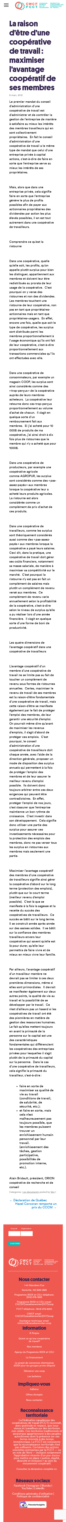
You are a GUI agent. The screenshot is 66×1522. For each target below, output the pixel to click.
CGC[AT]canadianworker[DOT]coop (34, 1304)
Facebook (19, 1485)
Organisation (26, 1228)
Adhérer (34, 1389)
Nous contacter (34, 1400)
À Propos (34, 1333)
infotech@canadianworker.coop (34, 1323)
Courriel (14, 1229)
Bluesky (46, 1485)
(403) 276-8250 (44, 1309)
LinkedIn (39, 1488)
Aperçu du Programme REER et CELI (34, 1352)
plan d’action (53, 1455)
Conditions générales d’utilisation (32, 1493)
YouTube (27, 1488)
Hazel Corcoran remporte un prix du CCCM (36, 1205)
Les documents (31, 1192)
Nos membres (34, 1347)
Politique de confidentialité (33, 1496)
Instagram (33, 1485)
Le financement (34, 1357)
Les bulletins (34, 1376)
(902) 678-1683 (34, 1297)
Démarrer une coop (34, 1371)
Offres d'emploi (34, 1395)
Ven (53, 1192)
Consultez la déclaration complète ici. (36, 1469)
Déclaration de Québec (28, 1200)
